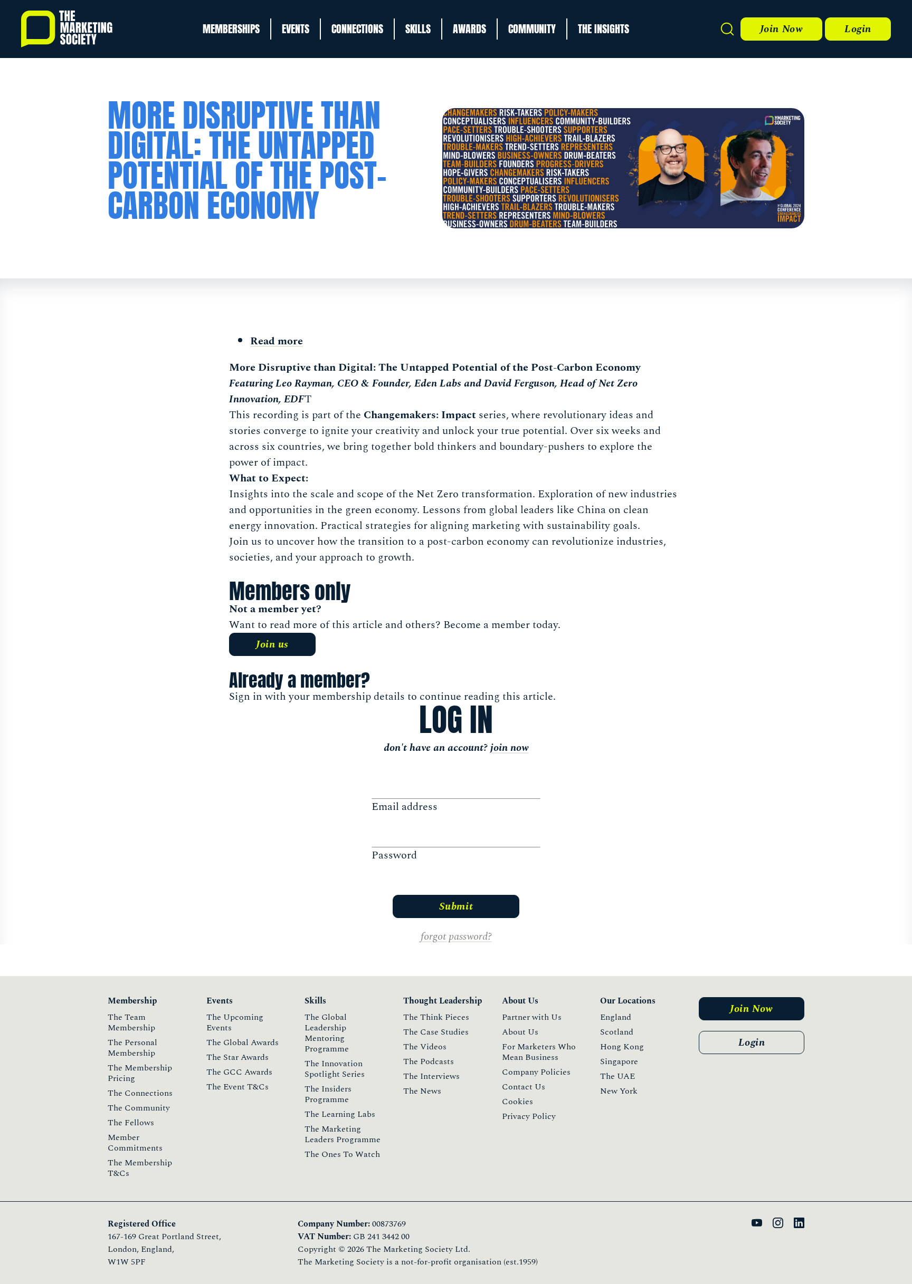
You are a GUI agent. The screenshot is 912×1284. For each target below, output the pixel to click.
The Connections (140, 1093)
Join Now (781, 29)
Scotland (616, 1032)
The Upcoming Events (234, 1022)
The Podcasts (428, 1061)
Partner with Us (532, 1017)
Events (295, 29)
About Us (520, 1032)
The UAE (617, 1076)
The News (422, 1091)
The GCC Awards (239, 1072)
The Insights (603, 29)
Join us (272, 644)
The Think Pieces (436, 1017)
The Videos (424, 1046)
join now (509, 748)
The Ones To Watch (342, 1154)
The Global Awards (242, 1042)
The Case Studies (436, 1032)
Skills (418, 29)
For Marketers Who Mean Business (539, 1052)
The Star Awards (237, 1057)
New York (619, 1091)
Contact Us (523, 1086)
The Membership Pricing (140, 1073)
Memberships (231, 29)
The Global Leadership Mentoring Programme (327, 1033)
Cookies (517, 1101)
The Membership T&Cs (140, 1168)
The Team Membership (131, 1022)
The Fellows (131, 1122)
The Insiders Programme (328, 1094)
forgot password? (456, 936)
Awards (469, 29)
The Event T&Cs (237, 1086)
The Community (139, 1108)
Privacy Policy (529, 1116)
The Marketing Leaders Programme (343, 1134)
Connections (357, 29)
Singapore (619, 1061)
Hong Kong (622, 1046)
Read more (276, 341)
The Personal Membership (132, 1047)
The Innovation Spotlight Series (335, 1068)
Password (394, 855)
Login (857, 29)
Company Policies (536, 1072)
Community (532, 29)
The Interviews (431, 1076)
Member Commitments (135, 1142)
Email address (405, 807)
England (615, 1017)
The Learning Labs (340, 1114)
